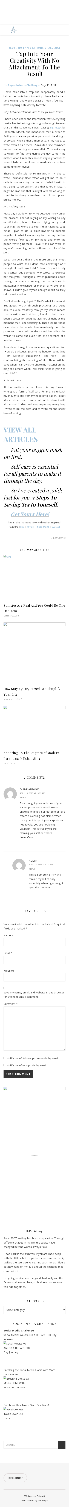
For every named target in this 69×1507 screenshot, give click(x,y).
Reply (23, 797)
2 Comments (58, 537)
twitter (56, 526)
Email (8, 953)
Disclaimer (15, 1478)
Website (9, 970)
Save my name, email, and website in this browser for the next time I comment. (34, 995)
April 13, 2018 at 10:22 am (32, 793)
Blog (12, 47)
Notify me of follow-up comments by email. (33, 1058)
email (30, 526)
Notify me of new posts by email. (27, 1065)
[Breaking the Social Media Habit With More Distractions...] (34, 1389)
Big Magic (56, 127)
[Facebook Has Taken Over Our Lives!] (34, 1420)
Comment (11, 1003)
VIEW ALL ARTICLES (21, 434)
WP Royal (43, 1500)
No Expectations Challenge (39, 47)
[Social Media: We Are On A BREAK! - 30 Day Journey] (34, 1354)
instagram (43, 526)
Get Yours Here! (30, 514)
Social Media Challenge (19, 1330)
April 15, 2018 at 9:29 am (41, 864)
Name (8, 935)
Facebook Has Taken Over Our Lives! (26, 1405)
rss (22, 526)
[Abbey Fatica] (13, 30)
